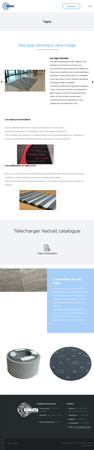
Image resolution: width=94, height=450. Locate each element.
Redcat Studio (87, 445)
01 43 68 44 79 (84, 423)
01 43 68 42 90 (83, 415)
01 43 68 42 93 (81, 419)
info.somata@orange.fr (82, 427)
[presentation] (2, 364)
